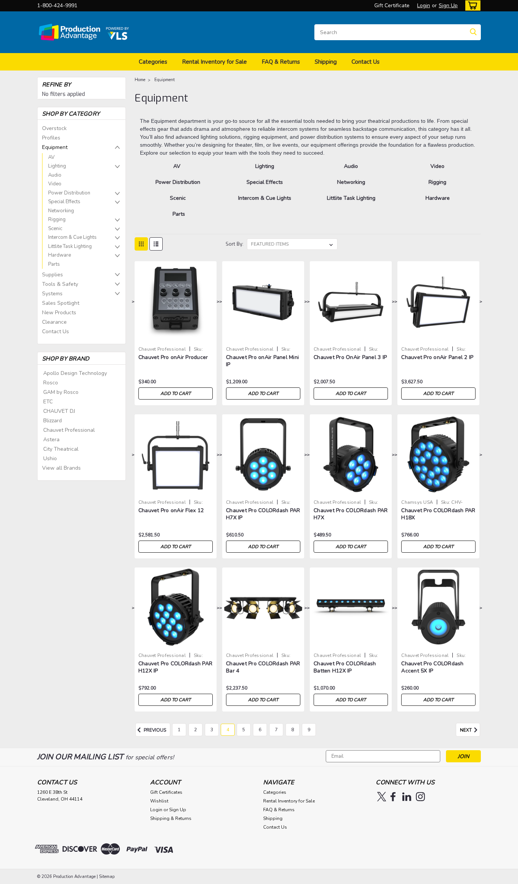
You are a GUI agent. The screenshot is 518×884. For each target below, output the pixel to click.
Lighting (57, 166)
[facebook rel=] (393, 796)
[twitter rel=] (381, 796)
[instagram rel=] (420, 796)
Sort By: (234, 244)
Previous (154, 730)
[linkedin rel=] (406, 796)
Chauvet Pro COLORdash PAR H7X (351, 514)
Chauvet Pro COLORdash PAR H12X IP (175, 667)
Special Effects (64, 201)
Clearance (54, 322)
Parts (54, 264)
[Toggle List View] (156, 244)
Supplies (52, 274)
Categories (153, 62)
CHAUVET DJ (59, 411)
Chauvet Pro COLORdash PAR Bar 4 (263, 667)
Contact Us (366, 62)
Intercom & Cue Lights (72, 237)
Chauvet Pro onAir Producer (173, 357)
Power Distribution (69, 193)
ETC (48, 401)
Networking (61, 210)
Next (466, 730)
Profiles (51, 137)
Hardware (59, 255)
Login (423, 5)
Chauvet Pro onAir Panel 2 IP (437, 357)
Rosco (50, 382)
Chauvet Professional (69, 430)
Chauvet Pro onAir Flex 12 (171, 510)
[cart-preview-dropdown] (471, 5)
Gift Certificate (392, 5)
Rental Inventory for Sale (214, 62)
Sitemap (107, 876)
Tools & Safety (60, 284)
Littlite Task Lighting (70, 246)
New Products (59, 312)
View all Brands (61, 468)
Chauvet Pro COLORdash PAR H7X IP (263, 514)
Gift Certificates (166, 792)
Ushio (50, 458)
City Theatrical (60, 449)
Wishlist (159, 801)
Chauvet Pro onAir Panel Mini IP (262, 361)
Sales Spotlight (60, 303)
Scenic (55, 228)
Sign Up (448, 5)
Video (54, 183)
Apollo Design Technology (75, 373)
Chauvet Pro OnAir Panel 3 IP (350, 357)
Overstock (54, 128)
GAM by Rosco (60, 392)
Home (140, 80)
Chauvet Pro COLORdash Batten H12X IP (345, 667)
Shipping (326, 62)
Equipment (54, 147)
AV (51, 157)
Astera (51, 439)
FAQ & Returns (281, 62)
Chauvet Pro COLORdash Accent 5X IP (432, 667)
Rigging (57, 219)
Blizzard (52, 420)
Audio (54, 175)
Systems (52, 293)
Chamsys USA (417, 502)
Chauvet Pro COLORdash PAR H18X (438, 514)
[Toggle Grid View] (141, 244)
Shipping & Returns (171, 818)
